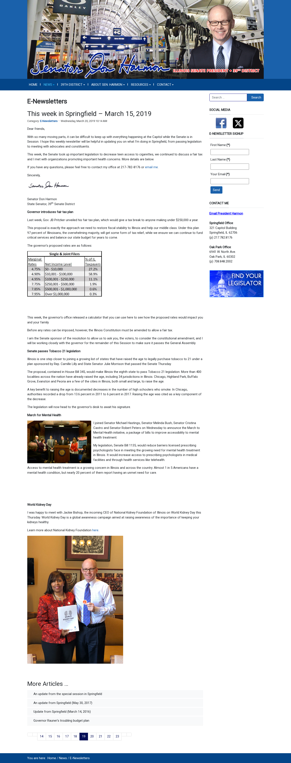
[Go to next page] (124, 734)
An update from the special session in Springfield (67, 694)
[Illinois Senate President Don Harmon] (145, 39)
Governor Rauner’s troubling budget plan (61, 720)
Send (216, 190)
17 (67, 736)
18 (75, 736)
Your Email (220, 174)
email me (151, 167)
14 (41, 736)
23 (117, 736)
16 (58, 736)
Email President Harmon (226, 213)
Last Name (220, 159)
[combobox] (228, 97)
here (95, 530)
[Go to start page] (30, 734)
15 (50, 736)
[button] (49, 85)
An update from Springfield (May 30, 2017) (62, 703)
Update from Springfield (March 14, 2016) (62, 712)
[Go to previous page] (35, 734)
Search (256, 97)
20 (92, 736)
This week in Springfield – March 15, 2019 (89, 114)
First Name (220, 145)
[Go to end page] (129, 734)
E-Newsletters (49, 121)
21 (100, 736)
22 (109, 736)
